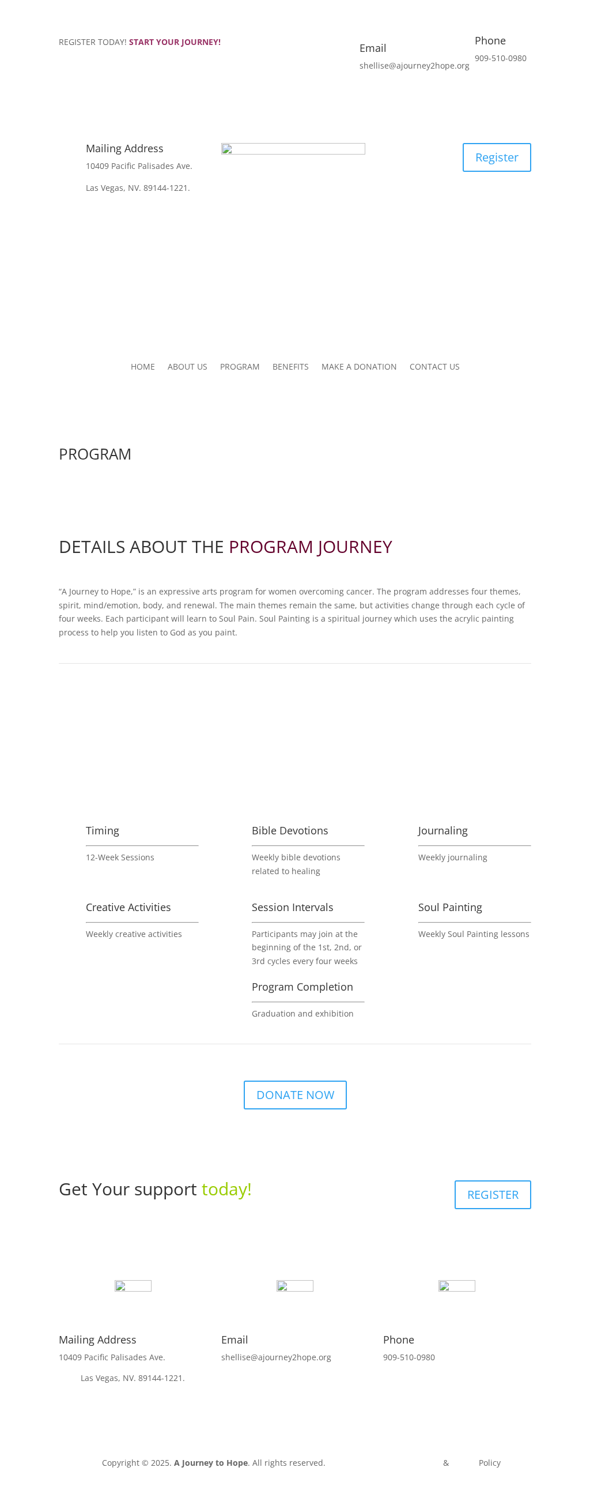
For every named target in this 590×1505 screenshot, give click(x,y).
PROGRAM (240, 367)
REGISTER (493, 1194)
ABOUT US (187, 367)
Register (497, 157)
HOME (143, 367)
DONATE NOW (295, 1095)
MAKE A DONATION (359, 367)
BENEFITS (291, 367)
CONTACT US (435, 367)
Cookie (463, 1462)
